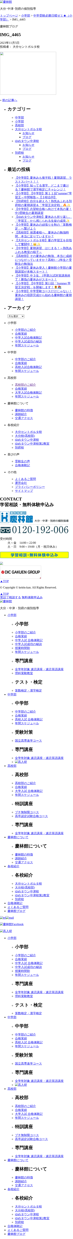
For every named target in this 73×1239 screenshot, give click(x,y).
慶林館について (17, 837)
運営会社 (21, 482)
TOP (4, 581)
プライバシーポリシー (30, 486)
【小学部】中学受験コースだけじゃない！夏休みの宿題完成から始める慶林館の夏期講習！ (43, 295)
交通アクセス (24, 418)
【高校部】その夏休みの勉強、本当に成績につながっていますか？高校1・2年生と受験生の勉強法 (43, 259)
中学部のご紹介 (25, 359)
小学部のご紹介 (25, 329)
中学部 (19, 117)
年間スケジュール (27, 345)
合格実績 (21, 333)
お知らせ (28, 133)
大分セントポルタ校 (28, 129)
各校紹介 (13, 866)
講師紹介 (21, 414)
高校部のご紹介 (25, 384)
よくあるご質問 (25, 479)
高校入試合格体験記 (28, 367)
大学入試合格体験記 (28, 392)
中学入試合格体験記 (28, 337)
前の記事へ (9, 100)
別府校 (19, 152)
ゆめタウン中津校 (27, 141)
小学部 (19, 121)
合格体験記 (22, 465)
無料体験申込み (32, 597)
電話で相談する (10, 597)
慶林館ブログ (16, 911)
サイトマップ (24, 490)
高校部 (19, 125)
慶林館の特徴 (24, 410)
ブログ (26, 137)
